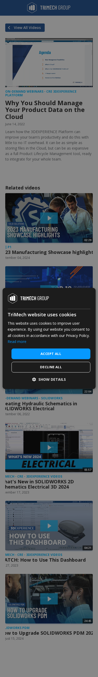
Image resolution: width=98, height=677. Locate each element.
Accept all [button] (51, 353)
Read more (17, 341)
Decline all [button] (51, 367)
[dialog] (48, 338)
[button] (49, 380)
